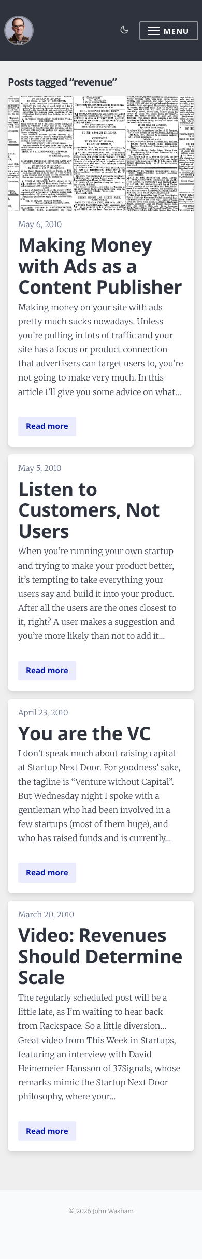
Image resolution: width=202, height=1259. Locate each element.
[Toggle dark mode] (124, 30)
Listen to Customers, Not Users (89, 510)
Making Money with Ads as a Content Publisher (100, 265)
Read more (47, 426)
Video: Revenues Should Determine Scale (100, 956)
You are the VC (84, 733)
